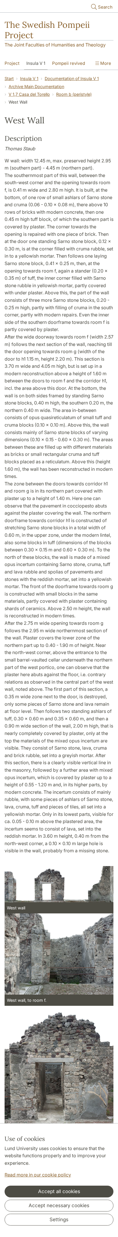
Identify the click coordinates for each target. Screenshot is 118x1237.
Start (9, 78)
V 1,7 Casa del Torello (29, 94)
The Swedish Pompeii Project (47, 29)
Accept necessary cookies (59, 1205)
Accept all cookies (59, 1191)
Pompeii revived (68, 63)
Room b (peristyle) (74, 94)
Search (105, 7)
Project (12, 63)
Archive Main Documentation (36, 86)
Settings (59, 1219)
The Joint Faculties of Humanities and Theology (55, 45)
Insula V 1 (35, 63)
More (105, 63)
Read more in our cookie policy (38, 1175)
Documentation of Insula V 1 (72, 78)
